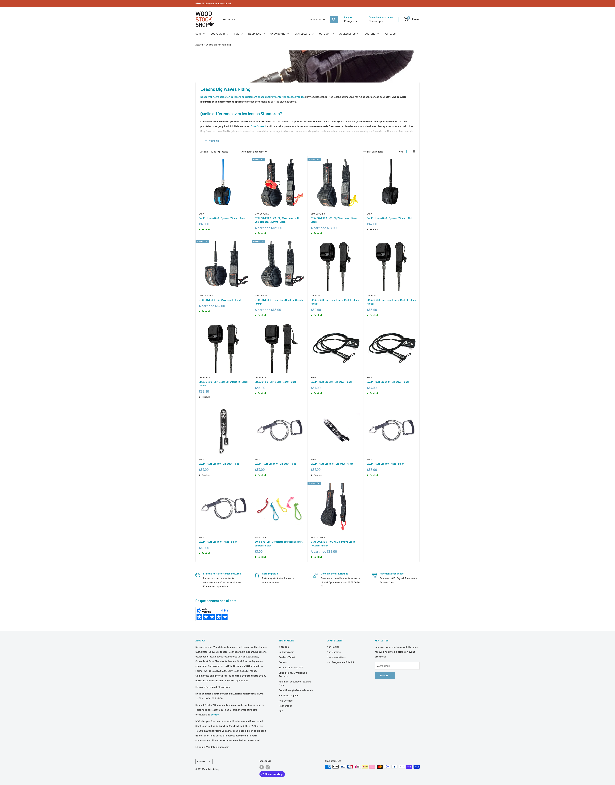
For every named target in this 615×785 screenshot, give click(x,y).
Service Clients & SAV (291, 667)
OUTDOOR (324, 33)
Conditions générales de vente (296, 690)
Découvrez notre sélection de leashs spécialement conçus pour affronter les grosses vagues (252, 96)
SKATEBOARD (302, 33)
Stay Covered (258, 126)
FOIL (236, 33)
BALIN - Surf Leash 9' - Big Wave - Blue (219, 463)
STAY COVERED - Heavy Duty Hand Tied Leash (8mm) (279, 301)
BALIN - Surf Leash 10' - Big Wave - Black (388, 381)
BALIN (201, 213)
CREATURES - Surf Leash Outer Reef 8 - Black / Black (335, 301)
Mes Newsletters (336, 657)
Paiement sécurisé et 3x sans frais (295, 683)
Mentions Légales (289, 695)
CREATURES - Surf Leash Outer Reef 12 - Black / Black (223, 383)
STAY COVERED (262, 213)
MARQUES (390, 33)
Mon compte (376, 21)
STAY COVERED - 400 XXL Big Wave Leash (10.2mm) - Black (333, 543)
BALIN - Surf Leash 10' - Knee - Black (218, 541)
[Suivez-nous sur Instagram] (268, 767)
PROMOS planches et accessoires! (213, 3)
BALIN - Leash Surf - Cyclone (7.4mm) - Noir (390, 218)
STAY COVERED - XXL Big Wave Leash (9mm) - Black (335, 220)
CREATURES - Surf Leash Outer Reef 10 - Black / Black (391, 301)
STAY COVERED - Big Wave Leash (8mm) (220, 299)
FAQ (281, 710)
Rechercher (285, 705)
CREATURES (316, 295)
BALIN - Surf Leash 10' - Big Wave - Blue (275, 463)
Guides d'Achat (287, 657)
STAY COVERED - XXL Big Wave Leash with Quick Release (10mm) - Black (277, 220)
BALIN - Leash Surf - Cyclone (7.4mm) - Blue (222, 218)
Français (201, 761)
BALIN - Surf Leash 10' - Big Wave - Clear (332, 463)
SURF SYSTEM (261, 537)
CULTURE (370, 33)
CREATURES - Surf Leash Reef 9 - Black (275, 381)
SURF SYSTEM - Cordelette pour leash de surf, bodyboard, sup (279, 543)
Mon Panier (333, 646)
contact (215, 714)
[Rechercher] (334, 19)
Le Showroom (286, 651)
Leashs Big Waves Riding (218, 44)
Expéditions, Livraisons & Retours (293, 674)
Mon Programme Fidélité (340, 662)
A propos (284, 646)
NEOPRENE (254, 33)
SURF (198, 33)
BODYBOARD (218, 33)
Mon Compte (334, 651)
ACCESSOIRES (347, 33)
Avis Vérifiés (286, 700)
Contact (283, 662)
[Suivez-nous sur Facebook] (261, 767)
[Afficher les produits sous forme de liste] (413, 151)
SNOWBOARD (277, 33)
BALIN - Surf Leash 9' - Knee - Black (385, 463)
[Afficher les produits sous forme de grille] (407, 151)
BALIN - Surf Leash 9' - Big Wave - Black (331, 381)
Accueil (199, 44)
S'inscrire (385, 675)
